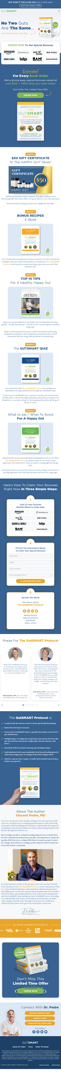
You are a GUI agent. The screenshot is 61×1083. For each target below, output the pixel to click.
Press (30, 1047)
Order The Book (42, 1047)
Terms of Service (44, 1065)
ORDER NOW (30, 95)
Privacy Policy (56, 1065)
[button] (59, 11)
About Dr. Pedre (19, 1047)
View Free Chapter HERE (30, 5)
